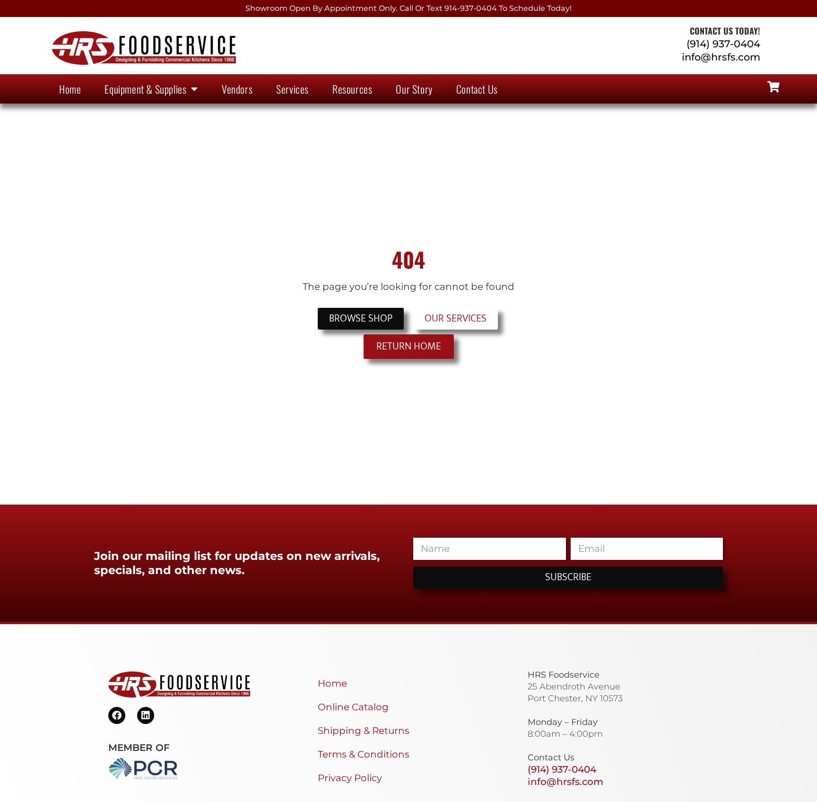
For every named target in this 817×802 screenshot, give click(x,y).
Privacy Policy (350, 778)
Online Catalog (353, 707)
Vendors (237, 88)
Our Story (414, 88)
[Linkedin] (145, 715)
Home (70, 88)
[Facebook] (116, 715)
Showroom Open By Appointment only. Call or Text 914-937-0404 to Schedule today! (408, 8)
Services (292, 88)
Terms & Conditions (363, 754)
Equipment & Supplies (145, 88)
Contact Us (477, 88)
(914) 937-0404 (723, 44)
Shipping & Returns (363, 730)
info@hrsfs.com (721, 57)
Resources (352, 88)
